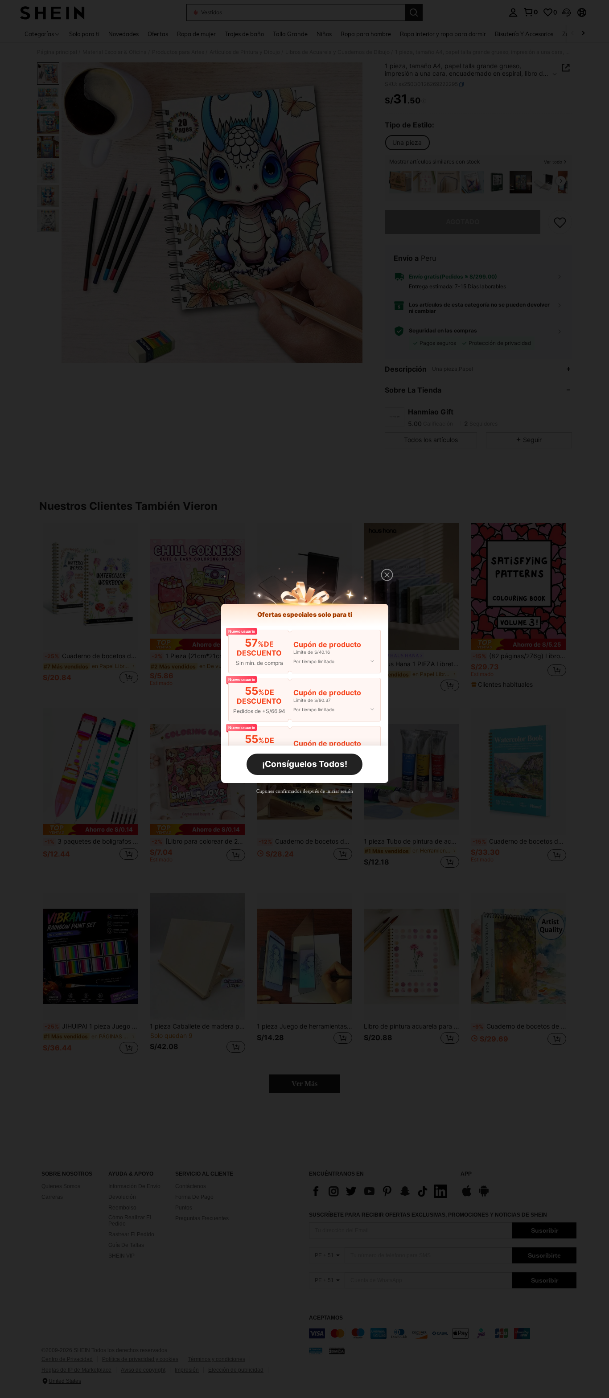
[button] (387, 575)
